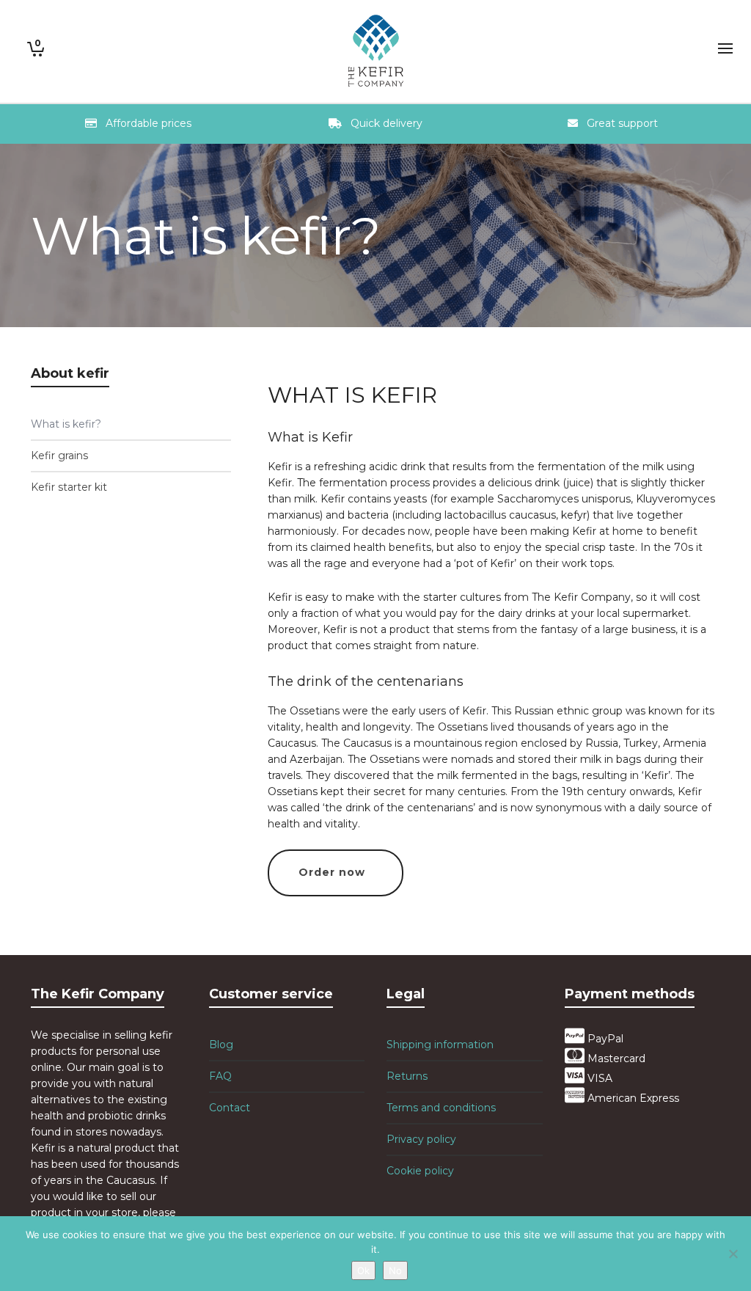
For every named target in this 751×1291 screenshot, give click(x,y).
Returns (407, 1076)
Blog (221, 1044)
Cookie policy (420, 1170)
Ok (363, 1270)
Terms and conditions (441, 1107)
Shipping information (440, 1044)
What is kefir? (66, 424)
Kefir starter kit (69, 487)
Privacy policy (421, 1139)
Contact (229, 1107)
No (395, 1270)
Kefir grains (59, 455)
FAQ (220, 1076)
